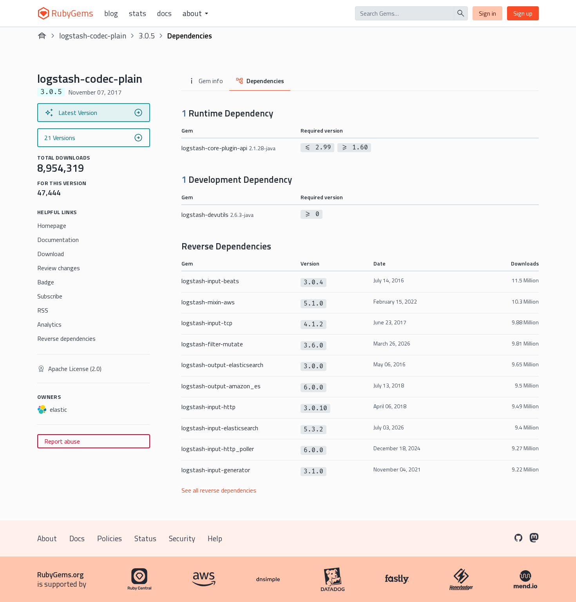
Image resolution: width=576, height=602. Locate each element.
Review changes (58, 268)
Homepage (51, 225)
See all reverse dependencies (218, 490)
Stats (137, 13)
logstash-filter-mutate (212, 344)
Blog (111, 13)
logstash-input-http (208, 406)
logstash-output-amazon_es (221, 386)
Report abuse (62, 441)
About (47, 538)
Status (145, 538)
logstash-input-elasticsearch (219, 428)
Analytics (49, 324)
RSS (42, 310)
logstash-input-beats (210, 281)
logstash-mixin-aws (208, 302)
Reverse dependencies (66, 338)
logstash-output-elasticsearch (222, 364)
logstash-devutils (217, 214)
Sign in (487, 13)
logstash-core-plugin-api (228, 148)
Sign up (523, 13)
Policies (109, 538)
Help (215, 538)
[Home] (42, 35)
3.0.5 (147, 35)
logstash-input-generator (215, 470)
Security (182, 538)
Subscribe (49, 296)
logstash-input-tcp (206, 322)
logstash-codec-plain (92, 35)
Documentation (58, 239)
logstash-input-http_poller (217, 448)
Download (50, 253)
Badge (45, 282)
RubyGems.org (60, 574)
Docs (164, 13)
